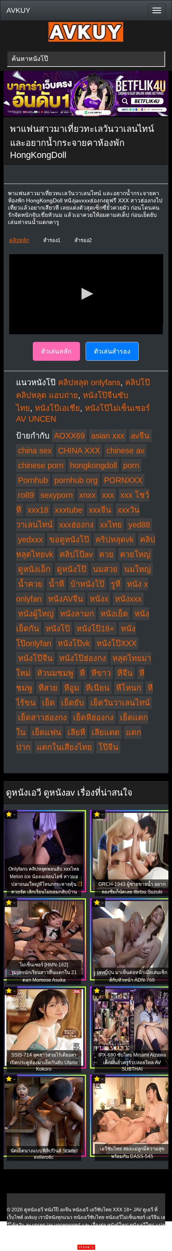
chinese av (125, 450)
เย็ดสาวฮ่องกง (42, 717)
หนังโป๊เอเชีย (57, 408)
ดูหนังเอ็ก (34, 569)
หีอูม (71, 687)
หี (82, 673)
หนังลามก (77, 613)
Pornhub (33, 480)
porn (131, 465)
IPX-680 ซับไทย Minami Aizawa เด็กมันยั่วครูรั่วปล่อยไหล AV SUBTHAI (132, 1062)
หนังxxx (128, 598)
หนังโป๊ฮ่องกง (82, 658)
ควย (106, 554)
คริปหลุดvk (115, 539)
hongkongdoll (93, 465)
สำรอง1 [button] (51, 240)
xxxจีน (100, 509)
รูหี (115, 584)
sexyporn (56, 495)
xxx (108, 495)
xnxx (87, 495)
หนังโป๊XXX (116, 643)
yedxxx (30, 539)
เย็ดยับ (72, 702)
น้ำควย (30, 584)
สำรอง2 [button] (83, 240)
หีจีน (125, 673)
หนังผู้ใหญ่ (36, 613)
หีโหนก (128, 687)
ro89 (26, 495)
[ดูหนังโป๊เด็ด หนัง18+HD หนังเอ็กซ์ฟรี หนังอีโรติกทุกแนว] (85, 40)
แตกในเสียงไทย (64, 747)
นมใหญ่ (137, 569)
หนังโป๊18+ (95, 628)
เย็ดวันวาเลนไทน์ (120, 702)
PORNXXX (123, 480)
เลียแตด (106, 732)
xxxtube (68, 509)
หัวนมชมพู (55, 673)
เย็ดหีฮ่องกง (93, 717)
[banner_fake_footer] (86, 1248)
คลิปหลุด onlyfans (89, 382)
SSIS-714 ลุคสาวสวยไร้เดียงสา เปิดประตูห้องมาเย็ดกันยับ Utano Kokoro (44, 1062)
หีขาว (101, 673)
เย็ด (48, 702)
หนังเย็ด (114, 613)
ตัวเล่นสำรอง (112, 351)
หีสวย (48, 687)
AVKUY (18, 10)
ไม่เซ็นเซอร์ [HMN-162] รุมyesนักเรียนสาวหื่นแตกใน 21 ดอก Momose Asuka (44, 972)
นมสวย (105, 569)
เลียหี (76, 732)
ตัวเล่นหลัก (56, 351)
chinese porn (41, 465)
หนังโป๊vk (74, 643)
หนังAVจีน (65, 598)
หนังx (99, 598)
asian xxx (107, 435)
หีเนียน (98, 687)
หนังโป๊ (58, 628)
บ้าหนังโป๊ (87, 584)
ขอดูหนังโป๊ (69, 539)
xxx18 (38, 509)
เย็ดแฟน (46, 732)
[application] (86, 294)
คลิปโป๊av (76, 554)
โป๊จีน (108, 747)
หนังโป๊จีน (35, 658)
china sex (35, 450)
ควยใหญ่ (135, 554)
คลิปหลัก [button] (19, 240)
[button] (86, 294)
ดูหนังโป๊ (71, 569)
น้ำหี (56, 584)
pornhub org (76, 480)
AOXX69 (69, 435)
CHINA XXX (79, 450)
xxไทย (111, 524)
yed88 (139, 524)
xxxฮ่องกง (76, 524)
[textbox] (86, 59)
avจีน (140, 435)
